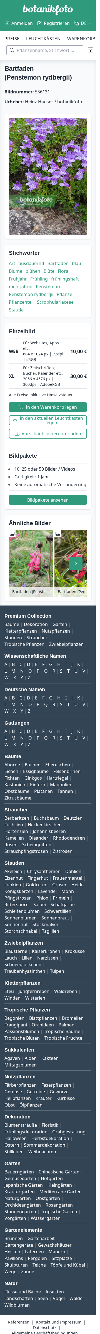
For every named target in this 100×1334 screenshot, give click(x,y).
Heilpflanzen (17, 1098)
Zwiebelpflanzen (66, 644)
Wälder (76, 1298)
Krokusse (75, 951)
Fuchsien (13, 825)
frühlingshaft (65, 279)
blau (76, 263)
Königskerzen (18, 891)
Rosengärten (59, 1205)
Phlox (42, 898)
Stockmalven (45, 924)
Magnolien (61, 785)
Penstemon (48, 287)
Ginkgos (33, 778)
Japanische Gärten (23, 1185)
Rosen (11, 845)
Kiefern (37, 785)
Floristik (50, 1125)
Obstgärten (48, 1198)
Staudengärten (20, 1212)
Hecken (12, 1252)
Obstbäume (16, 791)
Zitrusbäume (17, 798)
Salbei (39, 904)
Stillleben (14, 1152)
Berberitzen (16, 818)
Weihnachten (42, 1152)
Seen (43, 1298)
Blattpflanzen (43, 1018)
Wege (10, 1272)
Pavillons (13, 1258)
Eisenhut (13, 878)
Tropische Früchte (63, 1038)
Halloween (15, 1138)
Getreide (36, 1092)
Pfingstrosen (18, 898)
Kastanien (14, 785)
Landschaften (18, 1298)
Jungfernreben (34, 991)
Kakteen (50, 1058)
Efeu (9, 991)
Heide (77, 885)
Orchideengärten (22, 1205)
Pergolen (37, 1258)
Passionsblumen (21, 1031)
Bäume (11, 624)
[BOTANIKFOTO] (47, 9)
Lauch (10, 958)
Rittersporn (16, 904)
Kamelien (14, 838)
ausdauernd (31, 263)
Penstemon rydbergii (31, 294)
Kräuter (44, 1098)
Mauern (57, 1252)
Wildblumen (17, 1305)
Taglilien (50, 931)
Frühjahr (18, 279)
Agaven (12, 1058)
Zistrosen (62, 851)
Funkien (12, 885)
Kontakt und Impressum (58, 1322)
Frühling (39, 279)
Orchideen (43, 1025)
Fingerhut (38, 878)
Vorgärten (15, 1218)
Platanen (43, 791)
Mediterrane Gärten (60, 1192)
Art (12, 263)
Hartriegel (57, 778)
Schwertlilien (57, 911)
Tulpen (57, 971)
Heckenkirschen (45, 825)
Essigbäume (36, 771)
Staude (16, 310)
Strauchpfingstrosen (26, 851)
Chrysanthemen (44, 871)
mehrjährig (20, 287)
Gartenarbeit (41, 1238)
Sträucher (37, 638)
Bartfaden (58, 263)
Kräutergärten (19, 1192)
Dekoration (36, 624)
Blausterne (15, 951)
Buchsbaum (46, 818)
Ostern (11, 1145)
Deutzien (73, 818)
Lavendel (47, 891)
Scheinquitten (36, 845)
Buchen (33, 765)
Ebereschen (57, 765)
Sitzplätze (62, 1258)
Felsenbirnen (67, 771)
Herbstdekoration (50, 1138)
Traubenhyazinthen (24, 971)
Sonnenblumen (20, 918)
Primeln (61, 898)
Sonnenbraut (55, 918)
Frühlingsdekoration (26, 1132)
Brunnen (13, 1238)
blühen (33, 271)
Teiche (39, 1265)
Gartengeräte (18, 1245)
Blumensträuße (20, 1125)
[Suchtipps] (90, 50)
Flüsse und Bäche (22, 1292)
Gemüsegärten (20, 1178)
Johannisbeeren (49, 831)
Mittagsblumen (20, 1065)
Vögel (59, 1298)
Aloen (31, 1058)
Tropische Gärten (59, 1212)
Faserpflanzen (56, 1085)
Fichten (12, 778)
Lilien (27, 958)
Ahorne (12, 765)
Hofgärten (52, 1178)
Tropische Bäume (62, 1031)
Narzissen (47, 958)
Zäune (27, 1272)
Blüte (49, 271)
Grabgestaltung (69, 1132)
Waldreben (65, 991)
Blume (15, 271)
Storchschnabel (20, 931)
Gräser (59, 885)
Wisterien (35, 998)
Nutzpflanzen (56, 631)
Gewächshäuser (55, 1245)
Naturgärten (17, 1198)
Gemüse (13, 1092)
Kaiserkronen (46, 951)
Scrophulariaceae (55, 302)
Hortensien (16, 831)
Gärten (59, 624)
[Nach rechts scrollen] (75, 563)
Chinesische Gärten (59, 1172)
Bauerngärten (19, 1172)
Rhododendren (69, 838)
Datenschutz (44, 1327)
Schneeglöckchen (22, 964)
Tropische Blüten (22, 1038)
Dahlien (73, 871)
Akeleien (13, 871)
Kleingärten (60, 1185)
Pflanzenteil (21, 302)
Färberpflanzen (20, 1085)
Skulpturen (16, 1265)
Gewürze (59, 1092)
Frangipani (15, 1025)
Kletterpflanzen (20, 631)
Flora (63, 271)
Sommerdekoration (44, 1145)
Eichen (11, 771)
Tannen (65, 791)
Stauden (13, 638)
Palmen (66, 1025)
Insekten (55, 1292)
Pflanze (64, 294)
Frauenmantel (67, 878)
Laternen (34, 1252)
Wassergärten (46, 1218)
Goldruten (37, 885)
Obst (9, 1105)
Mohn (67, 891)
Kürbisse (65, 1098)
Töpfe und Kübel (68, 1265)
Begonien (14, 1018)
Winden (12, 998)
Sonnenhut (16, 924)
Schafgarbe (63, 904)
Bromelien (73, 1018)
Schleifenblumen (22, 911)
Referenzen (18, 1322)
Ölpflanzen (30, 1105)
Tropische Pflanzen (24, 644)
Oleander (38, 838)
